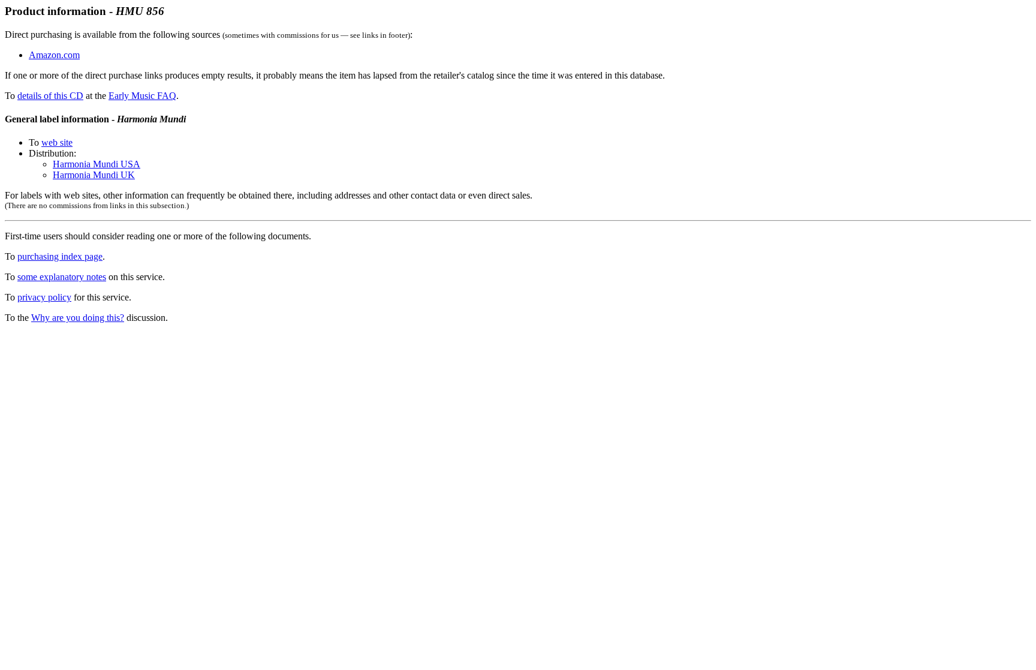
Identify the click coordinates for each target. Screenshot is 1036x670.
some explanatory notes (61, 277)
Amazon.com (54, 55)
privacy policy (44, 297)
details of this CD (50, 96)
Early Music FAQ (142, 96)
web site (57, 142)
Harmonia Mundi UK (94, 175)
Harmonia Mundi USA (96, 164)
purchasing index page (60, 256)
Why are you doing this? (77, 318)
